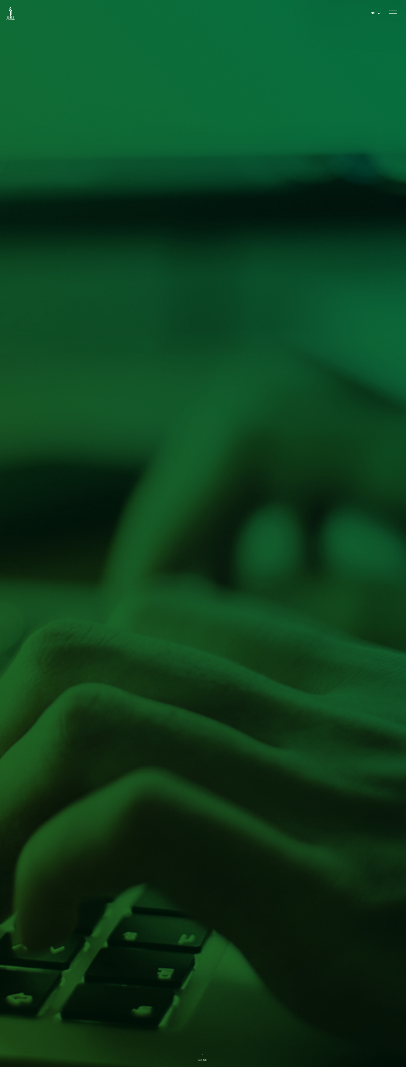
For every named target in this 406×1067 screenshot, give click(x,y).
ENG (372, 13)
